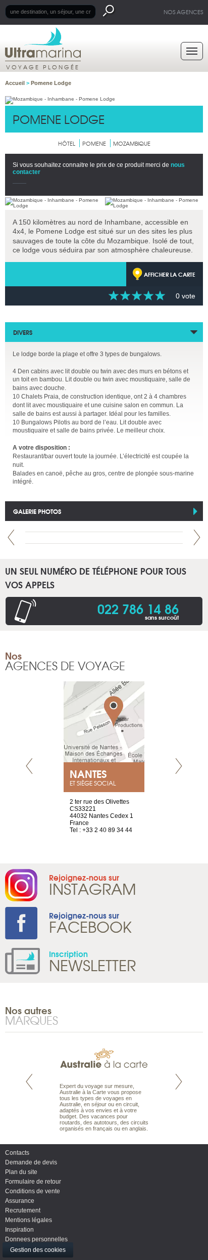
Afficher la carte (169, 274)
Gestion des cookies (38, 1249)
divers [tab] (22, 332)
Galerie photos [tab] (37, 511)
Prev (11, 537)
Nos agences (183, 12)
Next (196, 537)
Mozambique (131, 143)
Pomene (94, 143)
